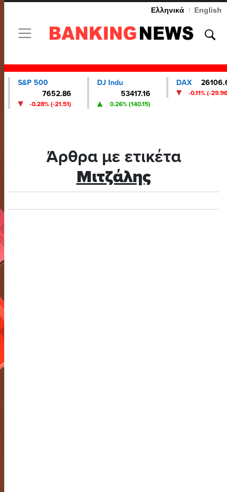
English (208, 10)
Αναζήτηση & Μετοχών (210, 35)
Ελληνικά (167, 10)
